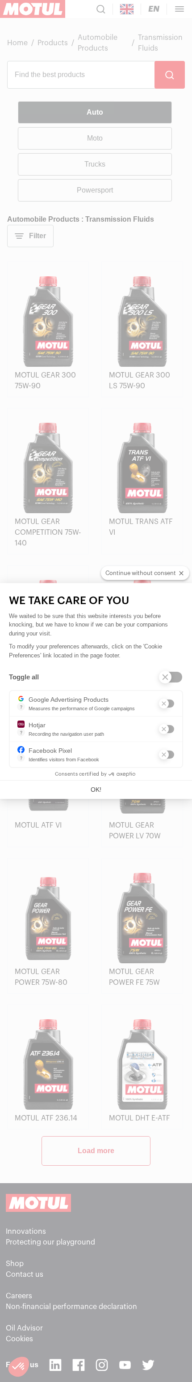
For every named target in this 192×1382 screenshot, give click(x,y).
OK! (96, 789)
